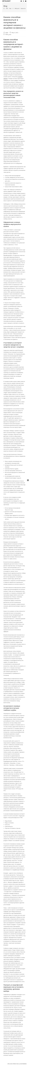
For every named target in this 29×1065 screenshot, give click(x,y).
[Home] (3, 8)
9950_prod (8, 34)
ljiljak (6, 32)
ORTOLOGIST (6, 1)
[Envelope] (26, 1)
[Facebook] (21, 1)
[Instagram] (23, 1)
